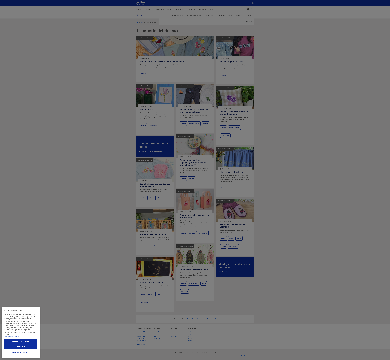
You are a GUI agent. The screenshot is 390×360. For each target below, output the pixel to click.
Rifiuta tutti (20, 347)
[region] (21, 332)
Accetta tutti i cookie (20, 341)
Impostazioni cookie (20, 352)
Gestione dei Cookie (11, 337)
